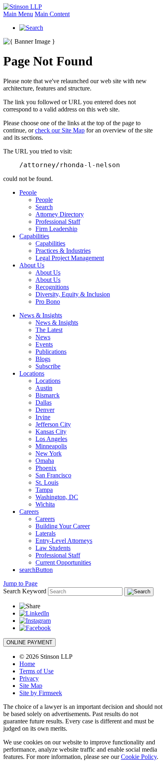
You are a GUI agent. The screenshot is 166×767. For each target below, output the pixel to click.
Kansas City (50, 431)
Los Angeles (51, 438)
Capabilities (34, 236)
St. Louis (46, 482)
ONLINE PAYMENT (29, 642)
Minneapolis (51, 446)
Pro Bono (47, 301)
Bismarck (47, 395)
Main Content (52, 14)
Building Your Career (62, 526)
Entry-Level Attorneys (63, 540)
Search (44, 207)
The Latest (48, 329)
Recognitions (52, 287)
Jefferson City (53, 424)
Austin (43, 388)
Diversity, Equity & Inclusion (72, 294)
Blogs (42, 358)
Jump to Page (20, 583)
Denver (44, 409)
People (28, 192)
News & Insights (40, 315)
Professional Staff (57, 221)
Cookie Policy (139, 756)
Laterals (45, 533)
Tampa (44, 489)
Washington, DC (56, 497)
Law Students (53, 547)
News (42, 337)
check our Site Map (60, 130)
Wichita (45, 504)
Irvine (42, 417)
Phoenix (45, 467)
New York (48, 453)
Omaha (44, 460)
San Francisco (53, 475)
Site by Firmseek (40, 692)
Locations (31, 373)
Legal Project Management (69, 257)
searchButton (36, 569)
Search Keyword (24, 591)
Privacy (29, 678)
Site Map (30, 685)
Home (27, 663)
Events (44, 344)
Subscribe (47, 366)
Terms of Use (36, 671)
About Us (31, 265)
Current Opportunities (63, 562)
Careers (29, 511)
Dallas (43, 402)
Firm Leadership (56, 228)
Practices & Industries (63, 250)
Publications (50, 351)
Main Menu (18, 14)
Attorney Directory (59, 214)
